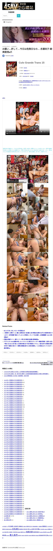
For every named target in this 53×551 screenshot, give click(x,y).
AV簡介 (3, 98)
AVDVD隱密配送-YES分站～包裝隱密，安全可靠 (16, 376)
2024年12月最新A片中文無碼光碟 (13, 473)
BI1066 (25, 67)
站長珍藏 (24, 82)
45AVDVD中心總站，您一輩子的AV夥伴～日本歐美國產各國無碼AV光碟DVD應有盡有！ (26, 374)
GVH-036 (25, 76)
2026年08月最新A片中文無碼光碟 (13, 514)
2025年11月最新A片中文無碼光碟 (13, 495)
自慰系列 (19, 535)
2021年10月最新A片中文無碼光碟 (13, 401)
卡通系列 (24, 526)
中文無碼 (10, 526)
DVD (31, 82)
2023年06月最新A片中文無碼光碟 (13, 438)
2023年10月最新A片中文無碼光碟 (13, 446)
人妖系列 (15, 526)
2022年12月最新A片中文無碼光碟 (13, 425)
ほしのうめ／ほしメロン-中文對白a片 (14, 331)
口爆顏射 (40, 526)
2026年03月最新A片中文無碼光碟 (13, 503)
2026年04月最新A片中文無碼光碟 (13, 506)
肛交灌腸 (21, 82)
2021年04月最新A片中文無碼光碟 (13, 388)
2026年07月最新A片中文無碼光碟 (13, 512)
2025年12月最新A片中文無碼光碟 (13, 497)
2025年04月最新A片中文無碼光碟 (13, 481)
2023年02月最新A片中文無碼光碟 (13, 429)
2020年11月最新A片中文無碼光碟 (13, 380)
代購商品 (28, 82)
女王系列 (49, 526)
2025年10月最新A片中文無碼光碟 (13, 493)
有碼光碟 (25, 80)
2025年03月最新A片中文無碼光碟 (13, 479)
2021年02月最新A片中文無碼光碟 (13, 384)
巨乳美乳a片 (12, 352)
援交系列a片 (19, 352)
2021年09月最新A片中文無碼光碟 (13, 399)
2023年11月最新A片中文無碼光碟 (13, 448)
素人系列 (14, 535)
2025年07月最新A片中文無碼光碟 (13, 487)
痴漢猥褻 (41, 532)
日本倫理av (26, 352)
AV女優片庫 (13, 46)
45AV (12, 56)
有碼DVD (26, 70)
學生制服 (7, 529)
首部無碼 (41, 535)
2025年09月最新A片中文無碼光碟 (13, 491)
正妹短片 (11, 532)
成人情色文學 (7, 520)
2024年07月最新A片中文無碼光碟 (13, 464)
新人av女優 (31, 529)
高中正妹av (46, 535)
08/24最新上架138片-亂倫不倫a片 (36, 512)
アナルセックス (47, 80)
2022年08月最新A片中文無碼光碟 (13, 417)
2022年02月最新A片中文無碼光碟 (13, 407)
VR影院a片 (5, 352)
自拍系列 (23, 535)
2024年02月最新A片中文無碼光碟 (13, 454)
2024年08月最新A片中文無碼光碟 (13, 467)
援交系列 (26, 529)
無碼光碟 (29, 532)
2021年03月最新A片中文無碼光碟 (13, 386)
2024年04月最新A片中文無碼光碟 (13, 458)
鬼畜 (28, 80)
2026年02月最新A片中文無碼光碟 (13, 501)
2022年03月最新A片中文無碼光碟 (13, 409)
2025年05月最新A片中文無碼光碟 (13, 483)
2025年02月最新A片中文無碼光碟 (13, 477)
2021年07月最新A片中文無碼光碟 (13, 395)
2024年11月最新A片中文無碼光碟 (13, 471)
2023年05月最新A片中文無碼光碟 (13, 436)
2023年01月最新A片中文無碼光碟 (13, 427)
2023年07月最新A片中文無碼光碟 (13, 440)
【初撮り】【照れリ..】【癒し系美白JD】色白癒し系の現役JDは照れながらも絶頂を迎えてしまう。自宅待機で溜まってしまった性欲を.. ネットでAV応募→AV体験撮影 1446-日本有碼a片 (28, 335)
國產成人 (45, 526)
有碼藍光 (49, 529)
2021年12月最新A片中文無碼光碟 (13, 403)
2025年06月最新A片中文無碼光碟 (13, 485)
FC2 (7, 526)
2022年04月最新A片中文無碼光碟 (13, 411)
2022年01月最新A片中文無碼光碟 (13, 405)
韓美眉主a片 (45, 352)
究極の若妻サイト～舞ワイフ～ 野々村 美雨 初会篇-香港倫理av (21, 339)
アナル (38, 80)
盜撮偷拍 (48, 532)
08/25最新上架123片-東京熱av (35, 514)
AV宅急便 (4, 526)
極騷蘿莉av (32, 352)
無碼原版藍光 (36, 532)
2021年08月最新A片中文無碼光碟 (13, 397)
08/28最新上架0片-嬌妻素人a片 (35, 520)
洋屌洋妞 (15, 532)
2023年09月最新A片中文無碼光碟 (13, 444)
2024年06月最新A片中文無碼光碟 (13, 462)
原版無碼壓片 (35, 526)
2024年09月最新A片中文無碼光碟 (13, 469)
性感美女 (21, 529)
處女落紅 (26, 535)
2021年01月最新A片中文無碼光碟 (13, 382)
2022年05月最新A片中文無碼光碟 (13, 413)
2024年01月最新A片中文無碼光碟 (13, 452)
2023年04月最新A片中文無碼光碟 (13, 434)
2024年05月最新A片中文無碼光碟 (13, 460)
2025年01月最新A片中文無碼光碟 (13, 475)
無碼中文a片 (23, 532)
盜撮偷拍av (38, 352)
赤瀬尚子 (25, 87)
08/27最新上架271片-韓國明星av (35, 518)
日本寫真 (42, 529)
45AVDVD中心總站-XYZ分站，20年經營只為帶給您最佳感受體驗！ (21, 372)
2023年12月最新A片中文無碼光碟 (13, 450)
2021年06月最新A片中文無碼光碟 (13, 393)
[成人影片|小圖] (11, 68)
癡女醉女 (45, 532)
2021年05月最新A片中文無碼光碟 (13, 390)
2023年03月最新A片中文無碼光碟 (13, 432)
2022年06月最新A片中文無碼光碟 (13, 415)
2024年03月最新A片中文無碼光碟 (13, 456)
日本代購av (37, 529)
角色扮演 (29, 535)
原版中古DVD (29, 526)
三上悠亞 (6, 518)
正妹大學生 (6, 532)
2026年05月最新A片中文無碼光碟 (13, 508)
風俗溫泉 (37, 535)
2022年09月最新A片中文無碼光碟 (13, 419)
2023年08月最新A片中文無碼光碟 (13, 442)
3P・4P (42, 80)
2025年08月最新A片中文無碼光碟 (13, 489)
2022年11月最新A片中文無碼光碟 (13, 423)
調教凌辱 (33, 535)
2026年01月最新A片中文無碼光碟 (13, 499)
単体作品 (35, 80)
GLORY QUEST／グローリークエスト (31, 84)
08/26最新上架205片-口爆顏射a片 (36, 516)
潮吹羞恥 (18, 532)
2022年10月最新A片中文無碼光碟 (13, 421)
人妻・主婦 (31, 80)
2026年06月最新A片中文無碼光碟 (13, 510)
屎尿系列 (10, 529)
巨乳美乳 (15, 529)
